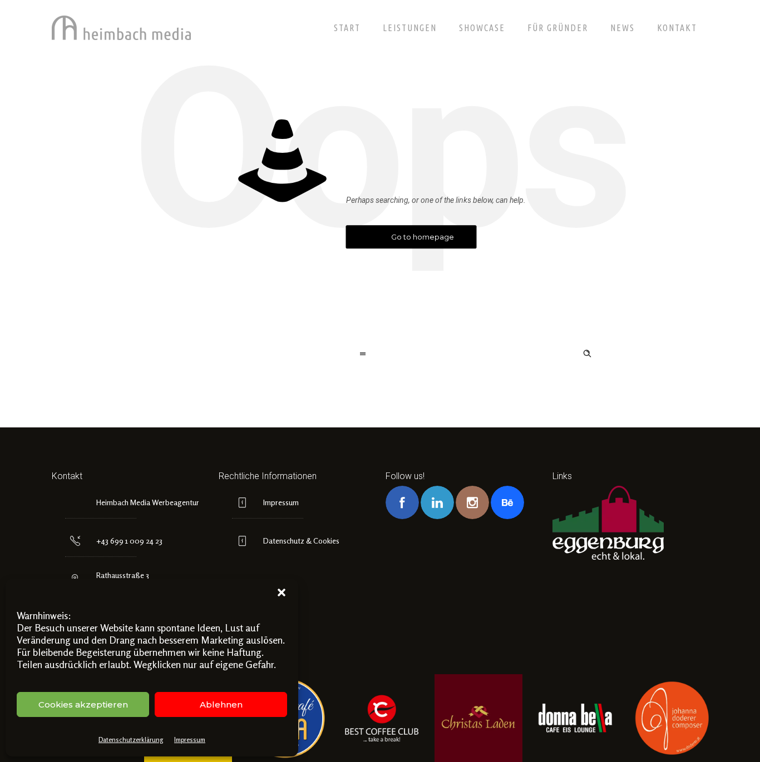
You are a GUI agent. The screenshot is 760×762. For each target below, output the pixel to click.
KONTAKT (677, 28)
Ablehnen (221, 704)
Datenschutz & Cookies (301, 540)
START (347, 28)
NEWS (622, 28)
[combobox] (266, 354)
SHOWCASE (482, 28)
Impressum (189, 739)
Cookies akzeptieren (83, 704)
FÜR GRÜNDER (557, 28)
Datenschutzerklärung (130, 739)
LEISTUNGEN (410, 28)
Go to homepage (422, 236)
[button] (281, 592)
